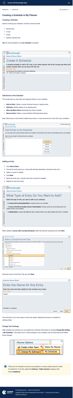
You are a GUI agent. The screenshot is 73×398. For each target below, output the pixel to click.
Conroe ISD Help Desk (34, 390)
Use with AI (64, 9)
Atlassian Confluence (21, 394)
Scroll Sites (55, 392)
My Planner (15, 9)
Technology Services (21, 390)
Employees (5, 9)
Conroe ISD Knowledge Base (17, 3)
